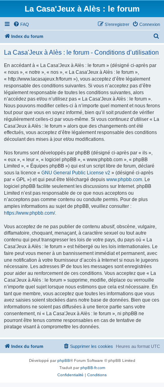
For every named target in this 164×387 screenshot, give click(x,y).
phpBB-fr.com (92, 367)
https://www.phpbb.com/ (29, 213)
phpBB (63, 360)
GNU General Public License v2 (75, 173)
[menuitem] (21, 24)
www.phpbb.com (124, 179)
